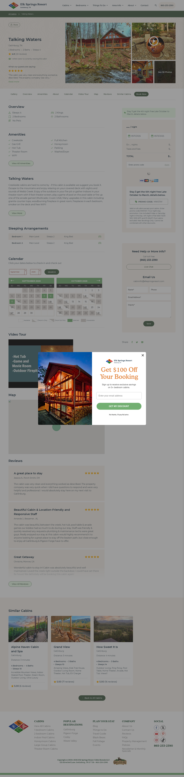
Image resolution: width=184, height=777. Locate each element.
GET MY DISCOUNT (119, 406)
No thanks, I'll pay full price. (119, 415)
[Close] (143, 355)
